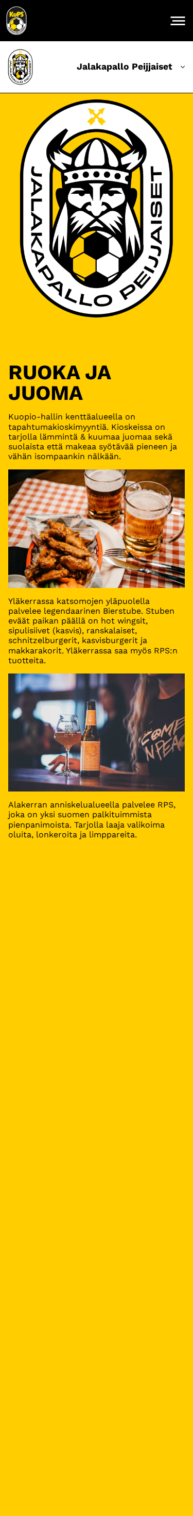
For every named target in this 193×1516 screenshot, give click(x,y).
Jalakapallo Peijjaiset (124, 66)
